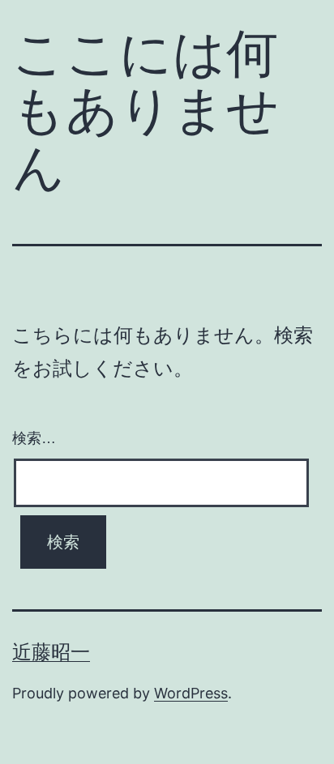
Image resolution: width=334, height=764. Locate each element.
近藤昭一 (51, 652)
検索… (34, 438)
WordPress (191, 693)
